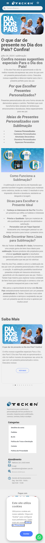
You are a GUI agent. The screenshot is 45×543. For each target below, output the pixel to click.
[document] (22, 271)
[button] (39, 537)
